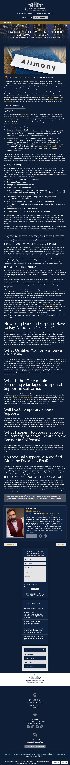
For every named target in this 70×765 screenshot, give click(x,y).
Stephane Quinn (17, 77)
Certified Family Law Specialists (25, 13)
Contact (7, 687)
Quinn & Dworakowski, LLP (47, 304)
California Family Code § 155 (33, 608)
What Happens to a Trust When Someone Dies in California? (32, 623)
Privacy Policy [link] (61, 754)
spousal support (25, 114)
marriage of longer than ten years (23, 397)
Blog (64, 685)
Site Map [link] (52, 754)
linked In (45, 536)
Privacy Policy (34, 584)
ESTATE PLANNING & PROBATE (44, 685)
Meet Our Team (21, 685)
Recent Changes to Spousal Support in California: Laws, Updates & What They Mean (33, 630)
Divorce (28, 77)
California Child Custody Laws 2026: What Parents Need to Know (34, 638)
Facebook (40, 536)
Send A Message (35, 589)
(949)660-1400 (37, 595)
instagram (41, 726)
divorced (44, 92)
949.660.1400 (41, 17)
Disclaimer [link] (46, 754)
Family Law (30, 685)
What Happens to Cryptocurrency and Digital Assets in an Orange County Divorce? (33, 615)
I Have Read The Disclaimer (33, 586)
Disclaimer (27, 584)
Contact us (47, 490)
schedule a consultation (35, 746)
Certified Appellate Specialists (45, 13)
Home (6, 685)
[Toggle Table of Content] (22, 106)
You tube (37, 726)
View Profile (32, 536)
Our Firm (12, 685)
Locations (57, 685)
